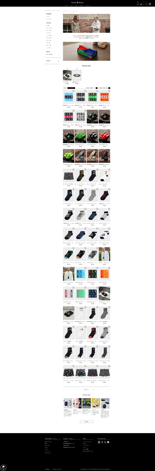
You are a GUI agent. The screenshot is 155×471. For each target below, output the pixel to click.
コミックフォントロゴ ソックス (82, 242)
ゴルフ (46, 447)
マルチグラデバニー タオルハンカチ (83, 282)
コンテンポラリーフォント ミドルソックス (96, 341)
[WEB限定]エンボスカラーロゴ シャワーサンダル (97, 125)
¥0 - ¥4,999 (52, 54)
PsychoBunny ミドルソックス (81, 321)
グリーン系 (48, 30)
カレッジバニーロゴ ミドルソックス (83, 184)
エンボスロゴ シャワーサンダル (70, 81)
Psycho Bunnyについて (88, 451)
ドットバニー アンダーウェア (70, 380)
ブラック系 (48, 40)
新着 (46, 443)
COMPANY (47, 469)
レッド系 (48, 47)
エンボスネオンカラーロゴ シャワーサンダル (85, 144)
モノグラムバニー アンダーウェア (106, 380)
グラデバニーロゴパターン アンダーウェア (96, 380)
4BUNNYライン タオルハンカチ (70, 105)
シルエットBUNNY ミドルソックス (107, 321)
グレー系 (48, 32)
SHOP (64, 11)
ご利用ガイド (66, 441)
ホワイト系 (48, 45)
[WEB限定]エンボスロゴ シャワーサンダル (84, 164)
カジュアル (69, 11)
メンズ (47, 16)
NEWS (76, 5)
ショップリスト (86, 445)
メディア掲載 (85, 449)
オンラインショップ (87, 441)
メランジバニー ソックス (69, 262)
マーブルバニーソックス (80, 360)
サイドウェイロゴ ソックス (93, 223)
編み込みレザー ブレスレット (79, 81)
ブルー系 (48, 42)
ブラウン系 (48, 37)
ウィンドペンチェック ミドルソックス (72, 203)
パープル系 (48, 35)
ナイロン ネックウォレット (105, 262)
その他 (47, 25)
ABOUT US (88, 5)
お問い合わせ (66, 445)
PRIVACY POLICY (57, 469)
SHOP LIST (81, 5)
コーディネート (48, 452)
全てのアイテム (48, 441)
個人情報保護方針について (69, 443)
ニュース (85, 447)
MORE (86, 421)
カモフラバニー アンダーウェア (82, 380)
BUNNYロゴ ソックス (104, 203)
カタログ (85, 443)
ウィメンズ (47, 451)
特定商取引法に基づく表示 (69, 447)
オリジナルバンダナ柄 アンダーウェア (72, 184)
